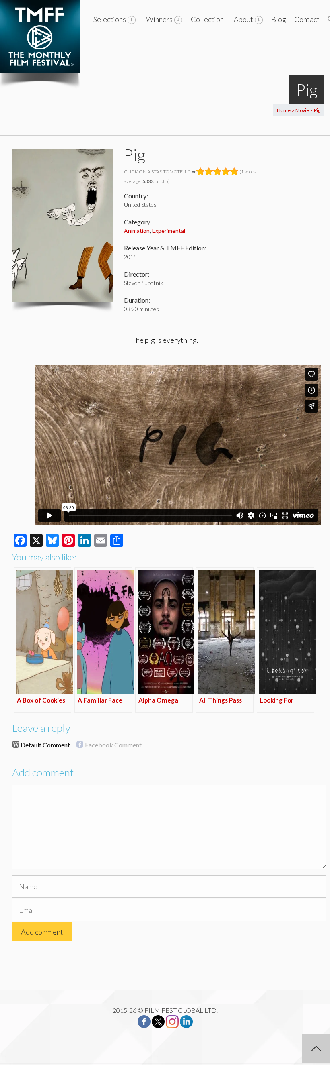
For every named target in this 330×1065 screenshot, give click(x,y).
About (243, 19)
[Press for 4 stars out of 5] (226, 171)
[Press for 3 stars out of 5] (217, 171)
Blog (278, 19)
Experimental (168, 230)
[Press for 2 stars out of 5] (209, 171)
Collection (207, 19)
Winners (159, 19)
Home (284, 110)
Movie (302, 110)
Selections (109, 19)
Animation (137, 230)
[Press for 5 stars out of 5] (234, 171)
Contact (307, 19)
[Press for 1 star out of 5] (200, 171)
